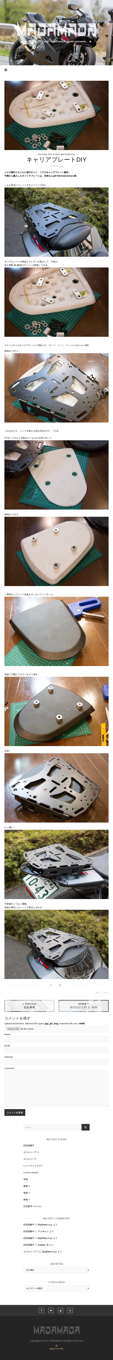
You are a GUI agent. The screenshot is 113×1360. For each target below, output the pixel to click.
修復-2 (26, 1192)
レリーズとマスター (33, 1165)
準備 (25, 1179)
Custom (42, 154)
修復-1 (26, 1199)
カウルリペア (30, 1158)
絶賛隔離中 (28, 1145)
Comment (9, 1068)
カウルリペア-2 (31, 1152)
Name (7, 1034)
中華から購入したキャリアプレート (22, 175)
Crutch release (30, 1172)
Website (8, 1056)
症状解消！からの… (33, 1206)
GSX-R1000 (54, 154)
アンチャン (43, 1231)
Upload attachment (44, 1023)
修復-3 (26, 1185)
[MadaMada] (56, 32)
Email (7, 1045)
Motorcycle (68, 154)
